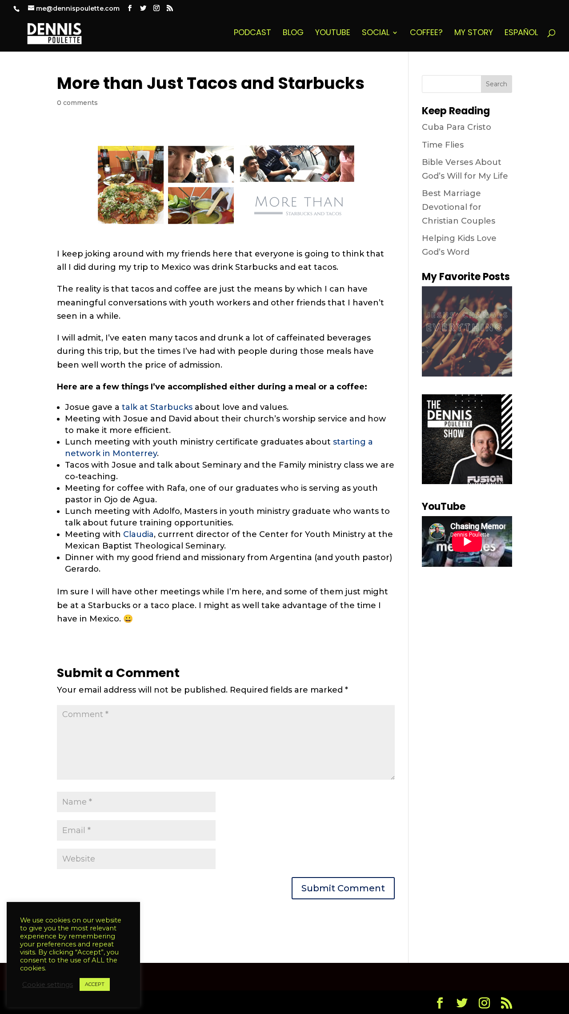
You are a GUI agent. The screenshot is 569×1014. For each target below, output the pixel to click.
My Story (473, 33)
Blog (293, 33)
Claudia (138, 534)
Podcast (252, 33)
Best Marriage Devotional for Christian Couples (458, 206)
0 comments (77, 103)
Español (521, 33)
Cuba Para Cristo (456, 127)
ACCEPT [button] (94, 984)
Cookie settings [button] (47, 985)
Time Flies (443, 145)
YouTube (332, 33)
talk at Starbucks (157, 407)
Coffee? (426, 33)
